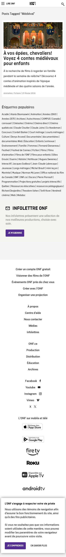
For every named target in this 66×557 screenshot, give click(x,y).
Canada (56, 119)
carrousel (7, 123)
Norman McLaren (31, 172)
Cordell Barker (20, 132)
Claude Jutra (37, 128)
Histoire (22, 159)
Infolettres (33, 332)
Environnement (9, 146)
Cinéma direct (41, 123)
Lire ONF (10, 3)
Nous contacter (33, 319)
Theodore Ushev (30, 190)
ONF (16, 177)
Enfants (40, 141)
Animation (36, 114)
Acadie (5, 114)
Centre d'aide (33, 312)
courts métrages (54, 132)
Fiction (35, 150)
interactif (6, 163)
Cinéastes (18, 123)
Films (43, 150)
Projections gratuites (30, 181)
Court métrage (36, 132)
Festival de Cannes (21, 150)
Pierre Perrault (44, 177)
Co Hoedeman (53, 128)
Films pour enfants (40, 155)
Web (13, 195)
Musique (16, 172)
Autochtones (33, 119)
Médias (33, 325)
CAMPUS (46, 119)
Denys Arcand (18, 137)
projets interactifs (51, 181)
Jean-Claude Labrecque (44, 163)
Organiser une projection (33, 294)
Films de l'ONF (22, 155)
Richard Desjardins (11, 190)
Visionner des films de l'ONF (33, 275)
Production (32, 350)
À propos (33, 306)
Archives (20, 119)
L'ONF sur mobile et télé (32, 418)
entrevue (49, 141)
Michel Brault (38, 168)
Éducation (29, 141)
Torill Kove (45, 190)
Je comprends (15, 545)
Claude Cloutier (22, 128)
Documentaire (34, 137)
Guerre (13, 159)
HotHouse (33, 159)
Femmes (32, 146)
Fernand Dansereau (49, 146)
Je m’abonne (15, 233)
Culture (5, 137)
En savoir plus (39, 545)
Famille (23, 146)
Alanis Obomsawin (19, 114)
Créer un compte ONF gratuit (33, 269)
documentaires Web (12, 141)
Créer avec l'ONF (33, 288)
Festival (6, 150)
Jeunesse (7, 168)
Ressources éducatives (23, 186)
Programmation (10, 181)
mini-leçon (51, 168)
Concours (7, 132)
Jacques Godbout (22, 163)
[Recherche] (63, 4)
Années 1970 (8, 119)
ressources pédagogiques (50, 186)
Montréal (6, 172)
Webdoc (21, 195)
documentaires (50, 137)
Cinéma (29, 123)
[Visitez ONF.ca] (38, 3)
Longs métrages (21, 168)
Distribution (33, 356)
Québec (6, 186)
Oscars (32, 177)
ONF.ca (23, 177)
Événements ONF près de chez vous (33, 282)
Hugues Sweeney (48, 159)
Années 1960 (49, 114)
